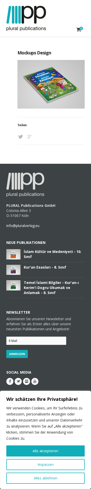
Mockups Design (34, 53)
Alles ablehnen (45, 478)
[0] (78, 29)
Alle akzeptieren (45, 450)
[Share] (21, 137)
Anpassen (46, 464)
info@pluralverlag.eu (22, 225)
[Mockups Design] (51, 107)
